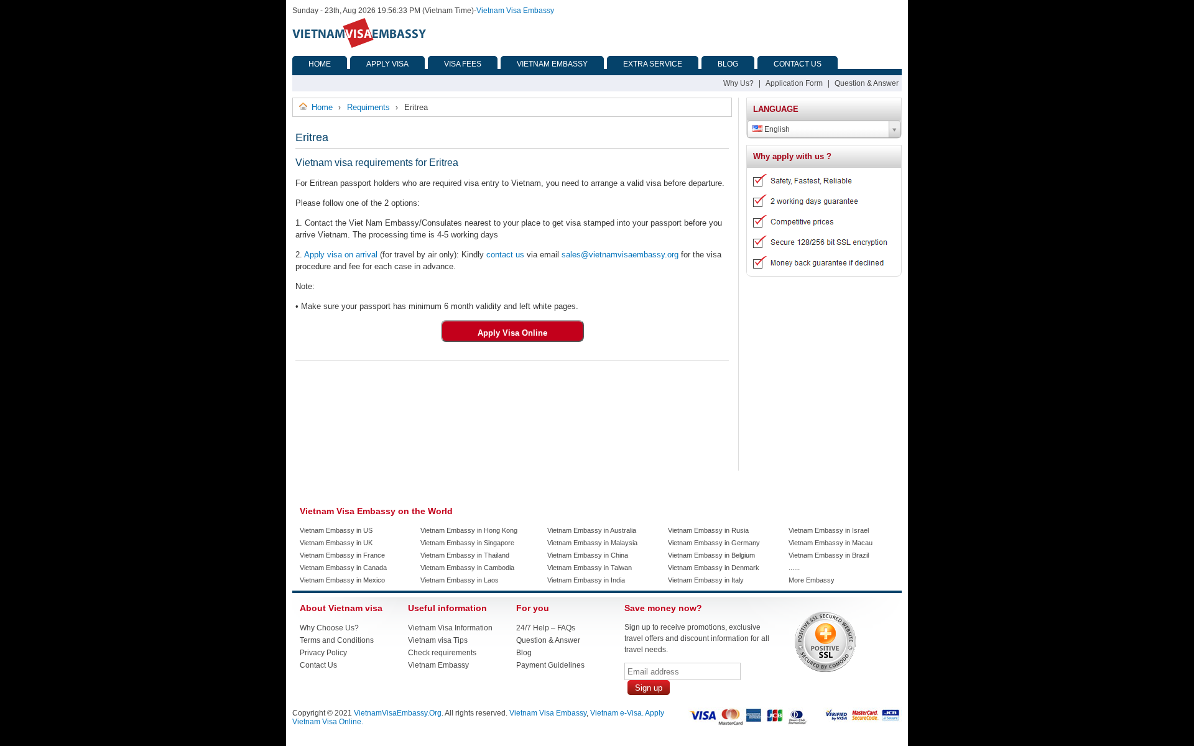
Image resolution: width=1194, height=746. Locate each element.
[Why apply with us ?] (819, 271)
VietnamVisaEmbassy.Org (398, 713)
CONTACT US (797, 64)
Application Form (794, 83)
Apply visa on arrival (340, 254)
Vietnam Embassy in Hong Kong (468, 530)
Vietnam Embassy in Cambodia (467, 567)
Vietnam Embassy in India (586, 580)
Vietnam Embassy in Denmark (713, 567)
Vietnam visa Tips (438, 640)
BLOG (728, 64)
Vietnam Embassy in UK (336, 542)
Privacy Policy (323, 652)
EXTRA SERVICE (652, 64)
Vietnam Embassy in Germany (714, 542)
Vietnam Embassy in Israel (829, 530)
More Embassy (812, 580)
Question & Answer (867, 83)
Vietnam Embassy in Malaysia (592, 542)
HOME (319, 64)
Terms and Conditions (337, 640)
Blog (524, 652)
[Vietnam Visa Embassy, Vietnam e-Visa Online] (359, 45)
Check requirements (442, 652)
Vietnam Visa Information (450, 628)
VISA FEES (462, 64)
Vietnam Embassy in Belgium (711, 555)
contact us (505, 254)
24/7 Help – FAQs (545, 628)
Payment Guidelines (550, 665)
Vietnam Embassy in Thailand (464, 555)
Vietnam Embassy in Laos (459, 580)
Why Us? (738, 83)
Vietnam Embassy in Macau (830, 542)
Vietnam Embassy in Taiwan (589, 567)
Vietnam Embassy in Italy (706, 580)
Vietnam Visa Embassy (515, 10)
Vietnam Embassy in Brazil (829, 555)
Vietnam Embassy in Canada (343, 567)
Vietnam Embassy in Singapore (467, 542)
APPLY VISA (387, 64)
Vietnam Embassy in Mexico (342, 580)
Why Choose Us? (329, 628)
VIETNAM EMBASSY (552, 64)
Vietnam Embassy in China (587, 555)
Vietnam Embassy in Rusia (708, 530)
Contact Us (318, 665)
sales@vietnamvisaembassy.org (620, 254)
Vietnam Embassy (438, 665)
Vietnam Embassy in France (342, 555)
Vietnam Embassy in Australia (591, 530)
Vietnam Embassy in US (336, 530)
